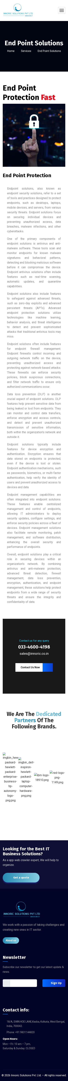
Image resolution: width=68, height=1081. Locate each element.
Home (11, 51)
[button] (6, 787)
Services (26, 51)
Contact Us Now (30, 676)
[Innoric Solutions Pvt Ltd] (18, 10)
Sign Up (56, 992)
